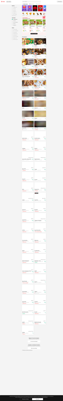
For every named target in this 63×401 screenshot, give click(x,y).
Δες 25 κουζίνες (14, 15)
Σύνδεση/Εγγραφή (60, 1)
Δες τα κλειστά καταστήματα (34, 341)
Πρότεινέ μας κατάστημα (34, 348)
